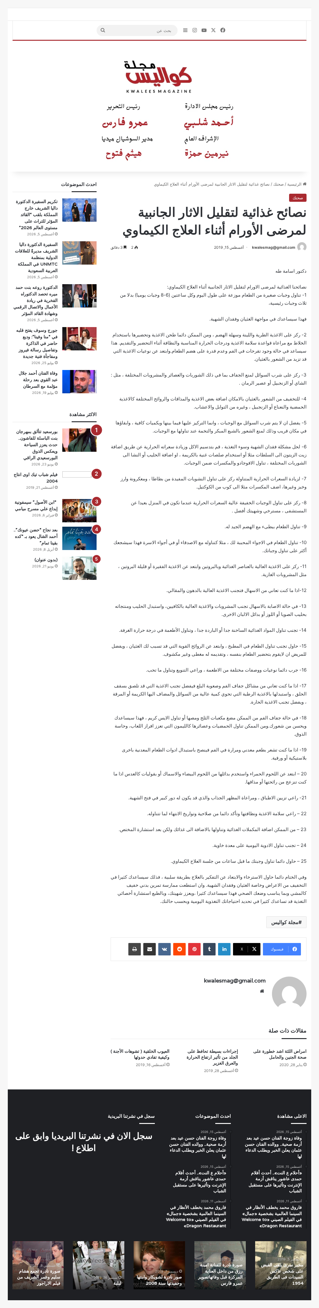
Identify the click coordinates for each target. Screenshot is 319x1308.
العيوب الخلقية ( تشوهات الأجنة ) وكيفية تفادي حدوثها (140, 1054)
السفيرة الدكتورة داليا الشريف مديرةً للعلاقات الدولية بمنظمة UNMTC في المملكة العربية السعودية (36, 257)
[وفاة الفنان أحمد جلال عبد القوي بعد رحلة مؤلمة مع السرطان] (79, 381)
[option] (281, 1265)
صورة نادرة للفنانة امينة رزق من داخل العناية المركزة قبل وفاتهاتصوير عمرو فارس (220, 1274)
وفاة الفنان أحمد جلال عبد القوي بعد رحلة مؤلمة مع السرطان (38, 379)
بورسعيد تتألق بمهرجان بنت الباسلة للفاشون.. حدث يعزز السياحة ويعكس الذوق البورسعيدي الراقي (37, 444)
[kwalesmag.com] (159, 106)
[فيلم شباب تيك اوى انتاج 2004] (79, 483)
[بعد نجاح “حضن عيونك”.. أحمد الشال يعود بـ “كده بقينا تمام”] (79, 538)
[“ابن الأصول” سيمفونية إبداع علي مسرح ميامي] (79, 510)
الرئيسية (295, 184)
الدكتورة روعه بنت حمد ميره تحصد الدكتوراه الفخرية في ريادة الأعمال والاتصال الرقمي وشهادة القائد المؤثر (35, 300)
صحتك (278, 184)
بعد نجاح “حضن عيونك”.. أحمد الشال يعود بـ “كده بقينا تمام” (36, 536)
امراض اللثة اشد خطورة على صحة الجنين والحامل (280, 1054)
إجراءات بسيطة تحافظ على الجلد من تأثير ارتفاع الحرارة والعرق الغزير (212, 1057)
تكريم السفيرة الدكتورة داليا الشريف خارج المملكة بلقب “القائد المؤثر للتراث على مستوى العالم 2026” (37, 214)
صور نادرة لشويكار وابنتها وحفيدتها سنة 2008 (159, 1280)
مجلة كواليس (284, 922)
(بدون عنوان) (46, 559)
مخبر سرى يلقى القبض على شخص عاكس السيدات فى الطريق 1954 (282, 1274)
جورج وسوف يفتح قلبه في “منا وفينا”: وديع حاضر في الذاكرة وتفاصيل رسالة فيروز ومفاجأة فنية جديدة (37, 343)
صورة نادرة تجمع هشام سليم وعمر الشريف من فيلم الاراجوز (38, 1277)
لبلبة (117, 1283)
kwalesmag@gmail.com (273, 247)
